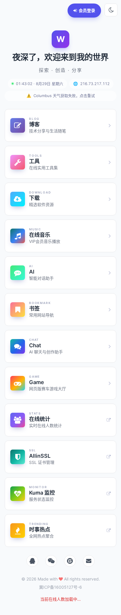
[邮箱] (89, 561)
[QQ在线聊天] (32, 561)
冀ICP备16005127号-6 (60, 587)
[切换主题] (111, 10)
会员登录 (87, 10)
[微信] (51, 561)
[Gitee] (70, 561)
